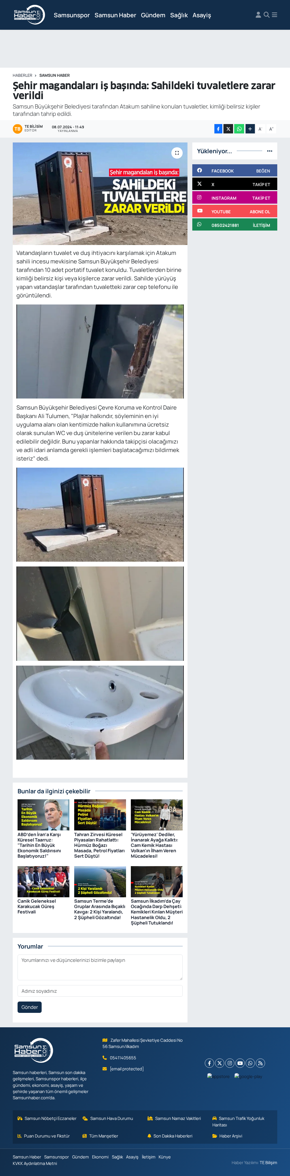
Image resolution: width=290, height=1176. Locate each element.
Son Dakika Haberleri (172, 1136)
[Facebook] (209, 1063)
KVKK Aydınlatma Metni (35, 1163)
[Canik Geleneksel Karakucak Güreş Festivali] (43, 881)
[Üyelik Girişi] (258, 15)
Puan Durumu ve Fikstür (47, 1136)
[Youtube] (240, 1063)
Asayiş (202, 15)
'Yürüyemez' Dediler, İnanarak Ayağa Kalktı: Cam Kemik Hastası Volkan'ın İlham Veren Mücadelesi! (154, 845)
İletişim (148, 1157)
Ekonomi (100, 1157)
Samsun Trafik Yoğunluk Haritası (238, 1121)
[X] (219, 1063)
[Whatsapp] (250, 1063)
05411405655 (123, 1057)
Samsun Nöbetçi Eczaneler (50, 1118)
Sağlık (179, 15)
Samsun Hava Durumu (111, 1118)
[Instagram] (229, 1063)
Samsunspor (72, 15)
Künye (165, 1157)
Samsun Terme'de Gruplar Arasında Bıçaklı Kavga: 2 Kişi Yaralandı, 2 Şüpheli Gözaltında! (99, 909)
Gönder (30, 1007)
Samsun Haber (115, 15)
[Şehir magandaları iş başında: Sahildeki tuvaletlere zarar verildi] (100, 193)
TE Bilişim (268, 1162)
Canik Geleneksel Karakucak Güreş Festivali (37, 906)
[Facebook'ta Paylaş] (218, 128)
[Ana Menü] (274, 15)
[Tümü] (269, 151)
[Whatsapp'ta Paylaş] (239, 128)
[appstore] (218, 1076)
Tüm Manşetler (103, 1136)
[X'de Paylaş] (228, 128)
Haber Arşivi (230, 1136)
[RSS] (260, 1063)
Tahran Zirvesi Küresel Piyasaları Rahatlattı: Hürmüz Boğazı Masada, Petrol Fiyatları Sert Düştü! (99, 845)
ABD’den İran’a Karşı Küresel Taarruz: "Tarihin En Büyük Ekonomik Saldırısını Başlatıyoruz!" (39, 845)
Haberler (22, 75)
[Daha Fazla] (250, 128)
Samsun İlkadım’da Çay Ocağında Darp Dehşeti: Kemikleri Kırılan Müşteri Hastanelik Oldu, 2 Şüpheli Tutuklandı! (157, 912)
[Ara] (267, 15)
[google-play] (248, 1076)
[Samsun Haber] (30, 15)
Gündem (153, 15)
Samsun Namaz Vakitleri (178, 1118)
